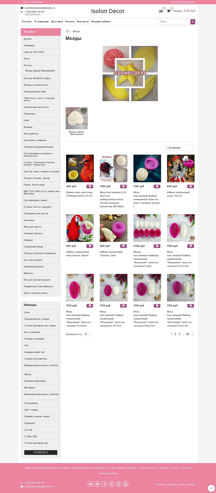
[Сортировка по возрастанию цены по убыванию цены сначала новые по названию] (180, 147)
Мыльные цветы (32, 227)
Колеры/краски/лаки (35, 91)
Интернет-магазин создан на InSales (175, 484)
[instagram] (111, 484)
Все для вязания (33, 260)
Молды (28, 65)
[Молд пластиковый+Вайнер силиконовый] (181, 228)
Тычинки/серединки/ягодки (38, 147)
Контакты (83, 21)
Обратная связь (148, 468)
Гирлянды (29, 220)
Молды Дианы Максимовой (40, 70)
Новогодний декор (33, 266)
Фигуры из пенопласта (36, 85)
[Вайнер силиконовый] (114, 228)
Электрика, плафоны (35, 140)
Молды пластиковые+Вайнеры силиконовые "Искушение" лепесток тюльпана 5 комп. (146, 259)
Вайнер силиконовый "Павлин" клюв (111, 253)
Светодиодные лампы (35, 200)
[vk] (90, 484)
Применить (41, 452)
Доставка (57, 21)
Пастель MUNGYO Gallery (37, 78)
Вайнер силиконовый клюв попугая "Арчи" (77, 253)
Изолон (27, 39)
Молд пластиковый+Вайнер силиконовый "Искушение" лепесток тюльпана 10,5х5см (78, 318)
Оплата (69, 21)
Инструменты (31, 133)
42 (187, 334)
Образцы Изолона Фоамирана (40, 253)
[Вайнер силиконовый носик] (181, 168)
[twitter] (97, 484)
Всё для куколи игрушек (37, 280)
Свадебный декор (33, 246)
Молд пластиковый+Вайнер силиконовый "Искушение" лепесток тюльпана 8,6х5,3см (145, 318)
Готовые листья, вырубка (37, 207)
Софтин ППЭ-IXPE (34, 52)
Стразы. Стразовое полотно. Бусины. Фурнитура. (39, 164)
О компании (41, 21)
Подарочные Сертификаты (38, 286)
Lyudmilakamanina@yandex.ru (39, 8)
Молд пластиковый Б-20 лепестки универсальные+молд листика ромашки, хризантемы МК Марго (113, 199)
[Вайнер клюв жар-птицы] (80, 168)
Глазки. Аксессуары (34, 184)
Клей (26, 120)
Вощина (28, 127)
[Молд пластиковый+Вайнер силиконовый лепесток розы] (147, 168)
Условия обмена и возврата (122, 468)
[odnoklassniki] (119, 484)
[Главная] (67, 31)
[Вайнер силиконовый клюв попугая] (80, 228)
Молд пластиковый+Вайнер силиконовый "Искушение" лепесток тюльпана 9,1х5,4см (112, 318)
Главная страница (108, 473)
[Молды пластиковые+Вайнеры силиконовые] (147, 228)
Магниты (28, 273)
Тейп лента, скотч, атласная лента (39, 99)
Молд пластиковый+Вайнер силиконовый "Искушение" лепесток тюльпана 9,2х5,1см (179, 318)
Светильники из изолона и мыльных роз (38, 155)
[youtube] (126, 484)
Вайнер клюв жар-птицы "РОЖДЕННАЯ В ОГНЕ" (79, 194)
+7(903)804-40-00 (34, 11)
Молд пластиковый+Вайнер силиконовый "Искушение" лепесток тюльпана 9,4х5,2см (179, 259)
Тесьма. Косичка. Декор (37, 178)
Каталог (27, 21)
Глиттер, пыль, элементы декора (42, 171)
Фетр (27, 58)
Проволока (29, 113)
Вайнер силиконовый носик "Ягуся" (178, 194)
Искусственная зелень (36, 293)
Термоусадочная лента (36, 107)
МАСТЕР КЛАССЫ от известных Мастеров (42, 192)
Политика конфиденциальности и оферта (47, 468)
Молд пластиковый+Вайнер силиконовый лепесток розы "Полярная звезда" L (146, 199)
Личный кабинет (101, 21)
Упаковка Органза (33, 233)
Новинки (28, 240)
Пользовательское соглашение (89, 468)
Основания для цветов (36, 213)
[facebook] (104, 484)
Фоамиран (29, 45)
